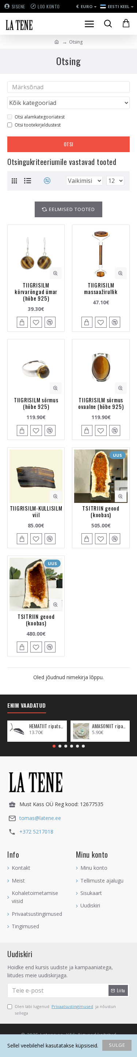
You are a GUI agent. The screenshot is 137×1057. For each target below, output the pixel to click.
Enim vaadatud (26, 705)
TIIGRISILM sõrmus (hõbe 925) (36, 403)
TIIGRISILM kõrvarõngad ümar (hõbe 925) (36, 291)
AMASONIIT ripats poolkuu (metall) (109, 726)
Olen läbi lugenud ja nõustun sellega (65, 1010)
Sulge (117, 1045)
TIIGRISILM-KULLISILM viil (36, 511)
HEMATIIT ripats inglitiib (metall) (46, 726)
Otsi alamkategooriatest (40, 117)
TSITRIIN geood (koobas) (100, 511)
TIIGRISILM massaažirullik (101, 288)
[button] (54, 746)
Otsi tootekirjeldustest (38, 125)
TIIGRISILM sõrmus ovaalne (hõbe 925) (101, 403)
